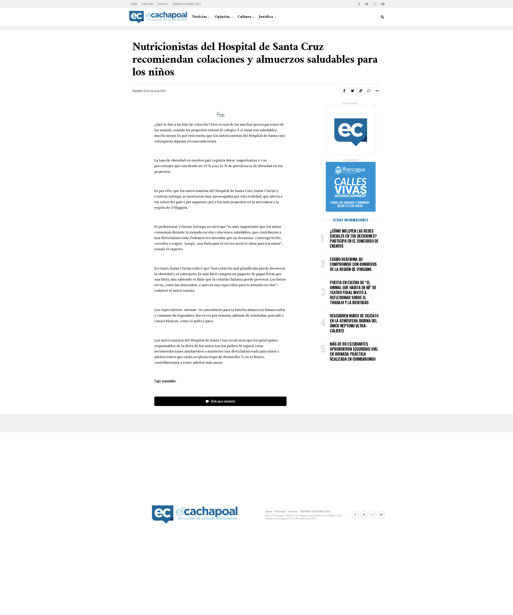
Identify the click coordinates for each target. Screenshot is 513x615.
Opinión (222, 16)
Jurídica (266, 16)
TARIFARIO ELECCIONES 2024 (186, 4)
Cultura (244, 16)
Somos (133, 4)
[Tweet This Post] (352, 90)
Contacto (162, 4)
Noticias (199, 16)
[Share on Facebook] (344, 90)
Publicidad (147, 4)
